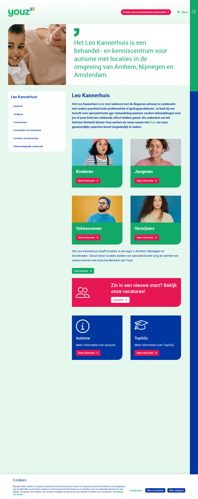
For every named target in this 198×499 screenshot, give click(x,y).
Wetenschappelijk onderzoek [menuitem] (28, 146)
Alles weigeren (176, 490)
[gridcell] (97, 163)
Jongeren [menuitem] (18, 114)
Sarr (153, 122)
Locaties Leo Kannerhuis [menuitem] (25, 138)
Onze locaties (81, 270)
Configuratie (135, 490)
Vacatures (118, 299)
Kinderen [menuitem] (17, 106)
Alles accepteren (155, 490)
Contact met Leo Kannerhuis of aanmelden (144, 12)
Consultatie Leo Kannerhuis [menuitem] (27, 130)
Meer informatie (86, 180)
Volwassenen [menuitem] (20, 122)
